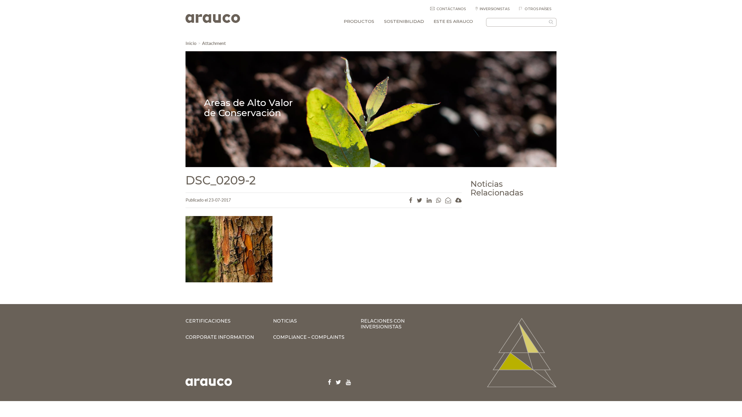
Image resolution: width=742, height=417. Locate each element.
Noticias (285, 321)
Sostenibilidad (404, 21)
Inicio (191, 43)
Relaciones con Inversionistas (383, 324)
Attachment (214, 43)
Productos (359, 21)
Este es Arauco (453, 21)
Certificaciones (208, 321)
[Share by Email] (448, 200)
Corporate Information (220, 337)
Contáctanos (451, 9)
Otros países (537, 9)
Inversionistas (495, 9)
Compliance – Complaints (308, 337)
